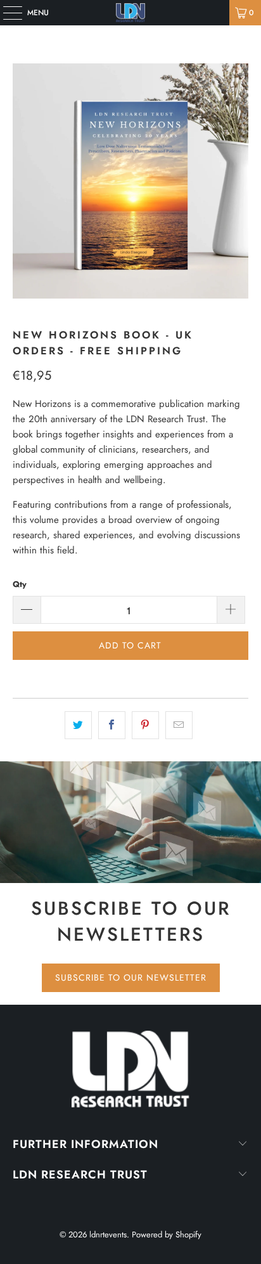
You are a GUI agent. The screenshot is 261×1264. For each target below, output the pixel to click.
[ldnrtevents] (130, 12)
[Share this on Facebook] (111, 725)
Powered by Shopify (166, 1235)
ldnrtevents (108, 1235)
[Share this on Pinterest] (145, 725)
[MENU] (6, 12)
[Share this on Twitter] (78, 725)
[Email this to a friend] (179, 725)
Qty (20, 584)
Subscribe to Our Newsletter (131, 977)
